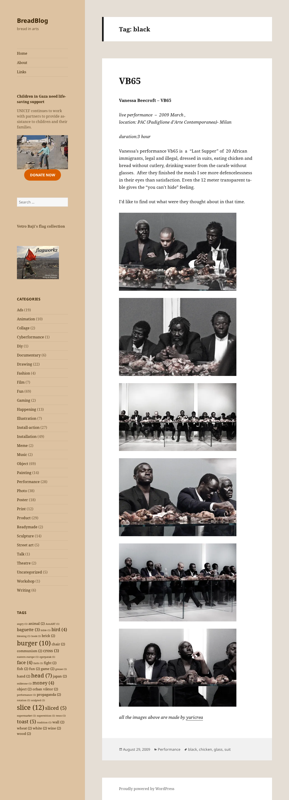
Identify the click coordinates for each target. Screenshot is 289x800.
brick (48, 635)
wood (24, 733)
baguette (28, 629)
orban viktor (45, 689)
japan (60, 676)
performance (26, 694)
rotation (23, 700)
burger (34, 643)
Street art (25, 545)
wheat (24, 728)
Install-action (28, 427)
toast (26, 721)
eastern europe (28, 656)
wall (58, 722)
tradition (44, 722)
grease (61, 669)
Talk (20, 554)
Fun (20, 391)
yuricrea (194, 717)
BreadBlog (32, 20)
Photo (22, 490)
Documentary (29, 355)
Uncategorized (29, 572)
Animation (26, 318)
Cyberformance (30, 337)
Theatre (24, 563)
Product (24, 517)
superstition (46, 715)
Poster (22, 499)
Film (21, 382)
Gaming (23, 400)
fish (22, 668)
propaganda (49, 694)
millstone (24, 683)
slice (30, 707)
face (25, 662)
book (36, 636)
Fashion (23, 373)
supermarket (26, 715)
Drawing (24, 364)
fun (34, 668)
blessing (23, 636)
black (192, 749)
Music (22, 454)
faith (38, 663)
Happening (26, 409)
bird (59, 629)
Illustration (26, 418)
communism (29, 651)
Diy (20, 346)
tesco (61, 715)
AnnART (52, 623)
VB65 (130, 81)
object (24, 689)
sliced (56, 708)
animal (36, 623)
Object (22, 463)
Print (21, 508)
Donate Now (42, 174)
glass (218, 749)
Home (22, 53)
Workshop (26, 581)
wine (54, 728)
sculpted (38, 700)
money (43, 683)
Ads (20, 309)
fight (50, 663)
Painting (24, 472)
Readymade (27, 526)
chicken (205, 749)
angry (22, 623)
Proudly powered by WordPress (146, 788)
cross (51, 650)
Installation (27, 436)
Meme (22, 445)
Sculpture (25, 535)
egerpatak (47, 656)
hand (23, 676)
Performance (28, 481)
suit (227, 749)
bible (46, 630)
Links (21, 71)
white (40, 728)
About (22, 62)
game (47, 668)
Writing (23, 590)
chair (58, 644)
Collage (23, 328)
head (41, 675)
